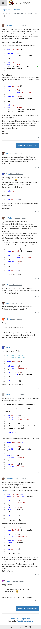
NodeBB (20, 621)
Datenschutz (15, 619)
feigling (8, 319)
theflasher (9, 25)
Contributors (28, 621)
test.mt (23, 409)
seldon (8, 394)
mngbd (8, 581)
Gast (7, 285)
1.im (3, 490)
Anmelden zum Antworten (27, 145)
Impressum (26, 619)
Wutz (7, 153)
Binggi (8, 174)
